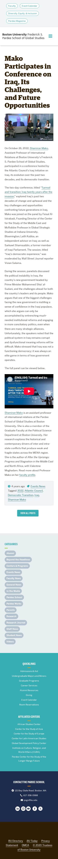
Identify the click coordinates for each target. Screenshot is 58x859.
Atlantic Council (34, 490)
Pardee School (14, 597)
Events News (38, 486)
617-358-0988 (30, 795)
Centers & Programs (17, 565)
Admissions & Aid (29, 671)
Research (11, 616)
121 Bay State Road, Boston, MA (30, 790)
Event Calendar (29, 5)
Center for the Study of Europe (29, 733)
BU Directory (15, 840)
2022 (20, 490)
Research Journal (15, 622)
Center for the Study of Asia (29, 729)
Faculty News (13, 578)
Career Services (29, 685)
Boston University (29, 830)
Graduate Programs (29, 680)
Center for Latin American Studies (29, 738)
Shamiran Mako (39, 148)
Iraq (36, 495)
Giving (29, 695)
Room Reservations (29, 704)
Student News (14, 635)
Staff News (12, 629)
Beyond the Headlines (18, 559)
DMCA (25, 845)
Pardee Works (13, 603)
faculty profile (27, 475)
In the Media (13, 591)
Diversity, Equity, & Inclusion (22, 13)
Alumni (10, 553)
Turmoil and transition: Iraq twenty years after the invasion (28, 192)
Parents (10, 610)
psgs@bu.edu (30, 800)
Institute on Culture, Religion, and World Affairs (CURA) (29, 750)
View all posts (27, 513)
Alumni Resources (29, 690)
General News (13, 584)
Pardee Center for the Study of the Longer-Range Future (29, 758)
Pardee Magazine (17, 21)
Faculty (12, 5)
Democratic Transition (20, 495)
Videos (10, 641)
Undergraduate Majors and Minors (29, 676)
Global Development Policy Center (29, 743)
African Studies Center (29, 724)
